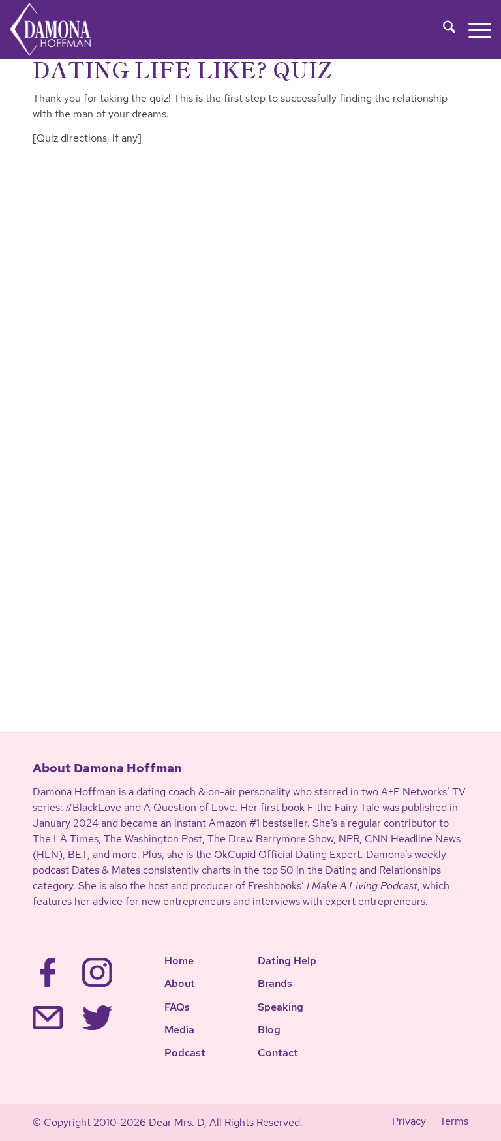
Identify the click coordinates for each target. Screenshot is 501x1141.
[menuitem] (442, 29)
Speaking (280, 1007)
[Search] (442, 29)
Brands (275, 983)
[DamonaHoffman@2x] (63, 29)
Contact (278, 1052)
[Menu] (473, 29)
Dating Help (287, 960)
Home (179, 960)
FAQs (177, 1007)
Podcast (184, 1052)
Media (179, 1030)
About (179, 983)
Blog (269, 1030)
